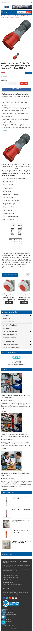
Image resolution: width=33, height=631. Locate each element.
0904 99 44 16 (11, 573)
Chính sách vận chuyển (8, 617)
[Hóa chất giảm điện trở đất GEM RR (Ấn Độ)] (6, 524)
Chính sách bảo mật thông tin (9, 614)
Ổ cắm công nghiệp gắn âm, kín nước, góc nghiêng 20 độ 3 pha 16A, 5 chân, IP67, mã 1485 (8, 297)
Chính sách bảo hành (7, 621)
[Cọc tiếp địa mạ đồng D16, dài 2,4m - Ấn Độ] (6, 534)
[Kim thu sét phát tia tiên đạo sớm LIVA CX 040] (6, 501)
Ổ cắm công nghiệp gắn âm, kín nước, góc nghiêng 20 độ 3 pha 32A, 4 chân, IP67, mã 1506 (24, 297)
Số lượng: (4, 80)
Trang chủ (3, 15)
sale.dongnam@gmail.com (18, 364)
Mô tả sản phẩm (16, 88)
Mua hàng (24, 84)
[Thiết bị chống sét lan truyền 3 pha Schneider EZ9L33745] (6, 544)
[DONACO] (16, 7)
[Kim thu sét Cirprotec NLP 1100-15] (6, 513)
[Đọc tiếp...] (4, 411)
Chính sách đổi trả (7, 619)
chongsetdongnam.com (12, 577)
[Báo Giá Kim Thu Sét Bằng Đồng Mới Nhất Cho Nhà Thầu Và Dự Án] (16, 461)
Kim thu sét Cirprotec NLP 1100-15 (21, 509)
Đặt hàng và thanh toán (8, 612)
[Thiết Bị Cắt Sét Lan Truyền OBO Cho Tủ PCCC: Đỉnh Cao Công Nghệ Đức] (16, 383)
